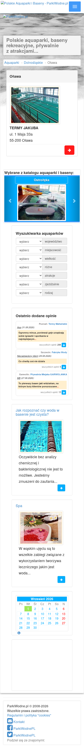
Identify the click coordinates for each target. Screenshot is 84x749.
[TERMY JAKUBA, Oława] (35, 105)
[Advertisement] (42, 22)
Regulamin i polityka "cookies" (29, 715)
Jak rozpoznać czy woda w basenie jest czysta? (37, 412)
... (35, 338)
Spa (19, 505)
